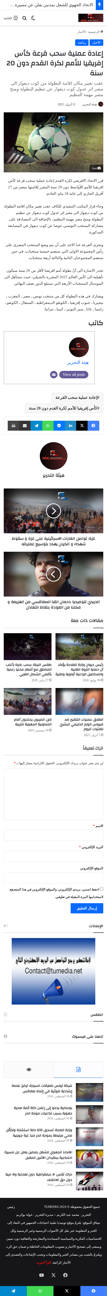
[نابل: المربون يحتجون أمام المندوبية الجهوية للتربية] (28, 701)
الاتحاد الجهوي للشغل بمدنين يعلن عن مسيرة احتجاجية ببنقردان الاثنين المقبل (38, 1155)
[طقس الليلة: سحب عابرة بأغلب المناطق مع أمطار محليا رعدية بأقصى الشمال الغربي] (28, 646)
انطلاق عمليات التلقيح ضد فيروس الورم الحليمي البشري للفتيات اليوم (81, 724)
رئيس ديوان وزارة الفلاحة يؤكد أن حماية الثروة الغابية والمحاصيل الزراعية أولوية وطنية (79, 670)
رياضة (82, 42)
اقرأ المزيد (44, 1262)
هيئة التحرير (89, 104)
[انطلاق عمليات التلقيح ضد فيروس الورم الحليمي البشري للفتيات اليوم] (79, 701)
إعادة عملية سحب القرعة (76, 397)
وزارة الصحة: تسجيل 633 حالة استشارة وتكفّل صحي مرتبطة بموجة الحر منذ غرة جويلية (39, 1133)
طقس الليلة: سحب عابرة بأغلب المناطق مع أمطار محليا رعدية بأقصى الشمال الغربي (29, 670)
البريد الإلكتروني (91, 847)
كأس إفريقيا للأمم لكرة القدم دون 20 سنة (63, 408)
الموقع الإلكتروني (91, 868)
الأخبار (81, 32)
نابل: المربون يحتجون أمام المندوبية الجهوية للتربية (33, 722)
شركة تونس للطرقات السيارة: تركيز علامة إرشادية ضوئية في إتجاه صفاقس (42, 1088)
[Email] (53, 374)
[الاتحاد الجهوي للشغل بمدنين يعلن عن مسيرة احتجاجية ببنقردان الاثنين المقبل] (89, 1159)
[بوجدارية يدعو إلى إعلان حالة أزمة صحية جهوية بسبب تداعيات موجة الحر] (89, 1114)
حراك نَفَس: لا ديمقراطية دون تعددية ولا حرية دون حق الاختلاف (38, 1177)
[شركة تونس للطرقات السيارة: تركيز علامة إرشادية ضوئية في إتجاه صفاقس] (89, 1092)
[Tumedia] (90, 18)
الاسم (98, 826)
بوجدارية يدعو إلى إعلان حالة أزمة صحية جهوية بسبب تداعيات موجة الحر (43, 1111)
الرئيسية (94, 32)
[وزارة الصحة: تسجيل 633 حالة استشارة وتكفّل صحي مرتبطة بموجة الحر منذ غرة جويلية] (89, 1136)
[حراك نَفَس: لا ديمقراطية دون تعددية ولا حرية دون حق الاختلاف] (89, 1181)
